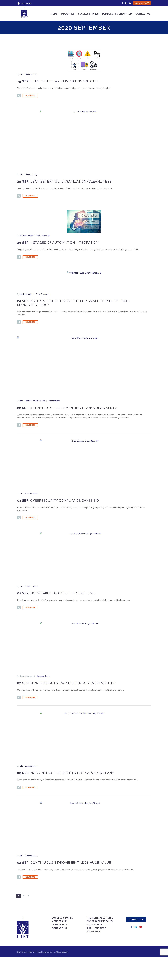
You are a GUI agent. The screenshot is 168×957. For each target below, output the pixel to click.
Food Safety (94, 924)
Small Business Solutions (96, 930)
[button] (19, 95)
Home (54, 13)
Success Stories (88, 13)
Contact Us (143, 13)
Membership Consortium (117, 13)
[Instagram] (126, 3)
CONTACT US (136, 919)
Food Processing (43, 236)
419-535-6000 (142, 3)
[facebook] (131, 927)
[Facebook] (123, 3)
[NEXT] (29, 896)
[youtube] (140, 927)
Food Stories (26, 3)
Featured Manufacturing (35, 401)
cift (21, 74)
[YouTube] (130, 3)
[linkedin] (136, 927)
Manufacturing (31, 74)
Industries (67, 13)
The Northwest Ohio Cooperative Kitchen (99, 919)
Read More (30, 96)
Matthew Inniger (26, 236)
